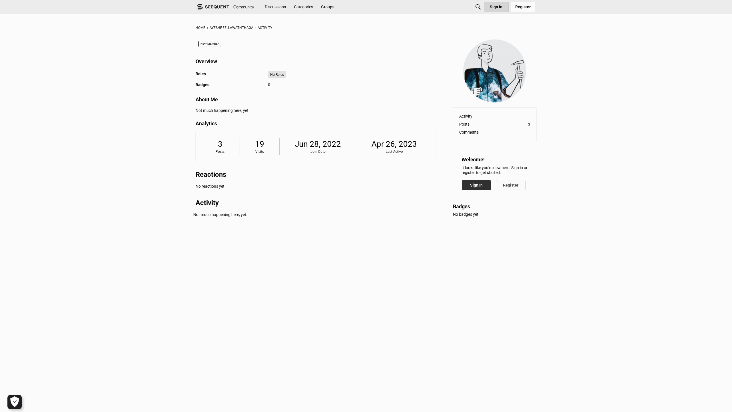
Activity (465, 116)
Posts (220, 152)
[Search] (478, 7)
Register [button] (510, 185)
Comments (469, 132)
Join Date (318, 152)
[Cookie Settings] (14, 402)
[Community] (225, 7)
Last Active (394, 152)
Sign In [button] (476, 185)
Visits (259, 152)
